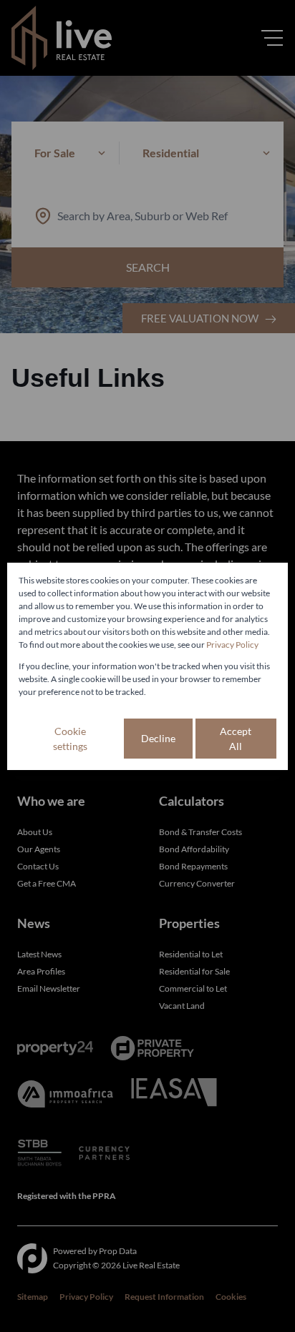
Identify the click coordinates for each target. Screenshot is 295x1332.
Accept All (235, 738)
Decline (158, 738)
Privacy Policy (232, 644)
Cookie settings (70, 738)
